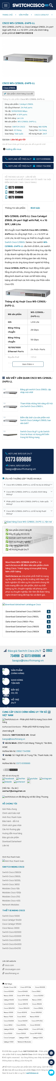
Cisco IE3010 (22, 1012)
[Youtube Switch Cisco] (33, 778)
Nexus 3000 (8, 995)
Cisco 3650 (21, 1016)
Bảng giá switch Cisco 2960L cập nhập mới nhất (35, 391)
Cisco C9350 (21, 1033)
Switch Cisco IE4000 (11, 944)
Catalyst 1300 (9, 1042)
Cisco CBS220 (24, 1008)
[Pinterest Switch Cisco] (20, 781)
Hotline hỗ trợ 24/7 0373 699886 (29, 159)
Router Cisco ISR (10, 987)
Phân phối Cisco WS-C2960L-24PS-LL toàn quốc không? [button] (27, 502)
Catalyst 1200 (38, 1037)
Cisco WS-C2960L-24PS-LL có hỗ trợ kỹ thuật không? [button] (25, 512)
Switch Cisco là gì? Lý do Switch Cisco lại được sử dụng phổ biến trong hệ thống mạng (34, 434)
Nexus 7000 (8, 1016)
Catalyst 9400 (9, 1000)
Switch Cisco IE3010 (11, 940)
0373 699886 (23, 763)
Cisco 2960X (37, 1004)
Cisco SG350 (38, 995)
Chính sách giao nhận (11, 825)
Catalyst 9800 (23, 1029)
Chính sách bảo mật (11, 813)
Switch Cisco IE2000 (11, 932)
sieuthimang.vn (11, 973)
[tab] (15, 208)
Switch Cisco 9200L (11, 880)
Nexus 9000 (34, 1016)
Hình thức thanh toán (11, 817)
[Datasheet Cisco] (21, 604)
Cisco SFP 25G (37, 1021)
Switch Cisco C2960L (15, 242)
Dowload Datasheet (11, 841)
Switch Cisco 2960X (11, 872)
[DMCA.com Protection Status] (10, 769)
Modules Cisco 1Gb (11, 888)
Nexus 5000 (8, 1012)
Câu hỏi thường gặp (11, 829)
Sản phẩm (23, 14)
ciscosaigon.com (12, 969)
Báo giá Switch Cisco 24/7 (24, 651)
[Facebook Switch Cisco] (9, 778)
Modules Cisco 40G (11, 900)
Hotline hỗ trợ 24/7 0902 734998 (29, 166)
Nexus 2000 (37, 1000)
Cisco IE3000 (23, 1000)
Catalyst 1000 (24, 1037)
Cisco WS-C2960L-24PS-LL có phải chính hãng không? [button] (26, 493)
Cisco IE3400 (23, 991)
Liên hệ (5, 845)
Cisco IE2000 (9, 1004)
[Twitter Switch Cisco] (21, 778)
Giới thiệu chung (9, 809)
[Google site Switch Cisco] (29, 781)
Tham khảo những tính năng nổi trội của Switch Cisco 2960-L (36, 405)
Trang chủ (7, 14)
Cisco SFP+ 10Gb (23, 995)
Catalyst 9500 (9, 1029)
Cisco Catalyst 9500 (11, 924)
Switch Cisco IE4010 (11, 948)
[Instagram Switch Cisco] (46, 778)
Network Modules (10, 904)
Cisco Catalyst (42, 14)
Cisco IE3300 (9, 991)
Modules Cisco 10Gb (11, 892)
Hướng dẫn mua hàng (12, 833)
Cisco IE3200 (40, 987)
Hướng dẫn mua (13, 149)
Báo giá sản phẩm (10, 837)
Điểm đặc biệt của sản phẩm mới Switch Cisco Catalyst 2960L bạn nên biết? (35, 420)
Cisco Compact (9, 1037)
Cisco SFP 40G (37, 1029)
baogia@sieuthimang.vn (28, 660)
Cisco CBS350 (36, 1012)
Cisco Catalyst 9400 (11, 920)
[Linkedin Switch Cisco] (7, 781)
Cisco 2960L (38, 1008)
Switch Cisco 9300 (11, 916)
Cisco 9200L (21, 1025)
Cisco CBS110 (23, 1004)
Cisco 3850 (8, 1025)
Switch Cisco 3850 (11, 884)
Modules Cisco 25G (11, 896)
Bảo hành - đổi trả (10, 821)
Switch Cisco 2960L (11, 876)
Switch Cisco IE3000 (11, 936)
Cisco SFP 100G (36, 1033)
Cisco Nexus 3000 (10, 928)
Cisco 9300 (8, 1033)
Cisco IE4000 (9, 1021)
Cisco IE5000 (35, 1025)
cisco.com (9, 965)
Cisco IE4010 (23, 1021)
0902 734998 (23, 751)
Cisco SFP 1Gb (25, 987)
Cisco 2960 (36, 991)
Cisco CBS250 (9, 1008)
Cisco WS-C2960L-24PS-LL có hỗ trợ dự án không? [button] (27, 484)
